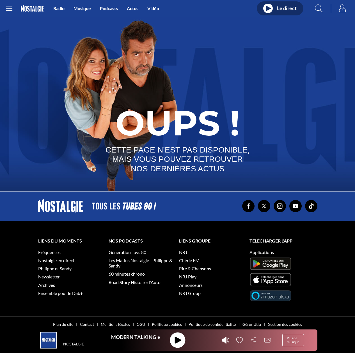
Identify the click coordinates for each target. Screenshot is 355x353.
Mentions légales (115, 324)
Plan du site (63, 324)
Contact (87, 324)
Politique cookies (167, 324)
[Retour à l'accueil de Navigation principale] (32, 8)
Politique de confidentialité (212, 324)
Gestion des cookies (285, 324)
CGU (141, 324)
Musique (82, 8)
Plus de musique (293, 340)
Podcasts (109, 8)
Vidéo (153, 8)
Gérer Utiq (251, 324)
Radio (59, 8)
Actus (132, 8)
